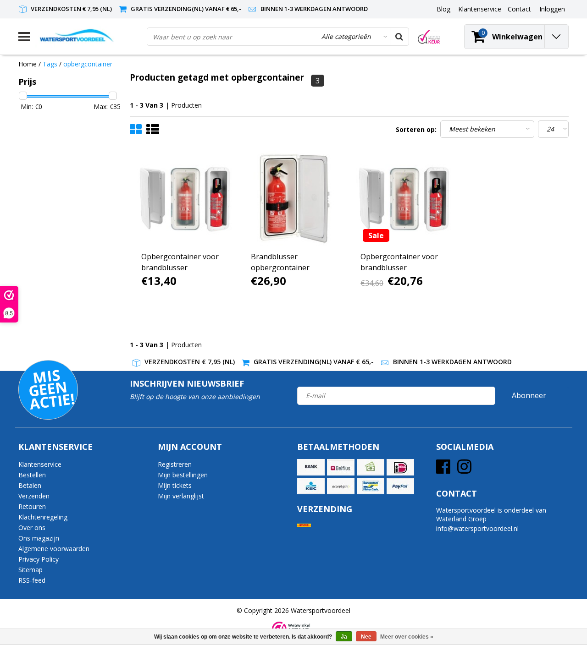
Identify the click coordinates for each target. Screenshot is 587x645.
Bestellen (32, 474)
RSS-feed (31, 580)
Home (27, 64)
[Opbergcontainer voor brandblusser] (185, 198)
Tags (50, 64)
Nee (366, 637)
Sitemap (30, 569)
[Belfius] (340, 467)
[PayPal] (400, 486)
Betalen (29, 485)
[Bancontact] (370, 486)
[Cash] (370, 467)
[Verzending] (304, 525)
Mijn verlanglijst (181, 496)
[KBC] (311, 486)
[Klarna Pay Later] (340, 486)
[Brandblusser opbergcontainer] (294, 198)
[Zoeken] (399, 36)
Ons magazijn (38, 538)
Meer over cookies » (406, 637)
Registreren (175, 464)
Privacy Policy (38, 559)
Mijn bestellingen (183, 474)
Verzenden (34, 496)
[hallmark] (429, 37)
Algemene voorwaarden (53, 548)
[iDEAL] (400, 467)
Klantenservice (39, 464)
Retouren (32, 506)
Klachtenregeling (42, 517)
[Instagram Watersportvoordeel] (464, 469)
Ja (344, 637)
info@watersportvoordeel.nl (477, 528)
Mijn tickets (175, 485)
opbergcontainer (87, 64)
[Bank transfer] (311, 467)
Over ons (31, 527)
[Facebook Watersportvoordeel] (443, 469)
